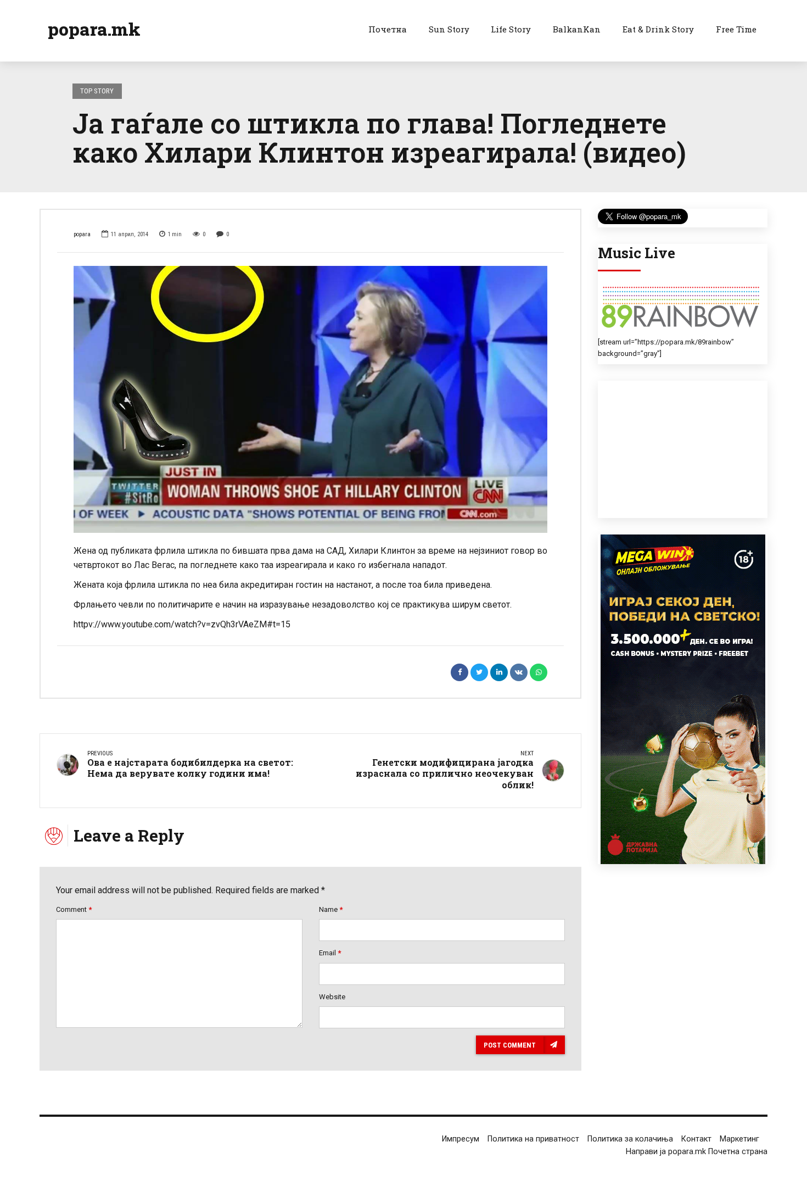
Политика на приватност (533, 1139)
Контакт (696, 1139)
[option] (310, 399)
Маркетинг (739, 1139)
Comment (74, 909)
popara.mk (94, 29)
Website (332, 997)
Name (331, 909)
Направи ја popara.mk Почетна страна (696, 1151)
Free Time (736, 29)
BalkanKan (577, 29)
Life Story (511, 29)
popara (82, 234)
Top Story (97, 91)
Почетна (387, 29)
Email (330, 953)
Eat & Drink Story (658, 29)
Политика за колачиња (630, 1139)
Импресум (460, 1139)
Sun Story (449, 29)
